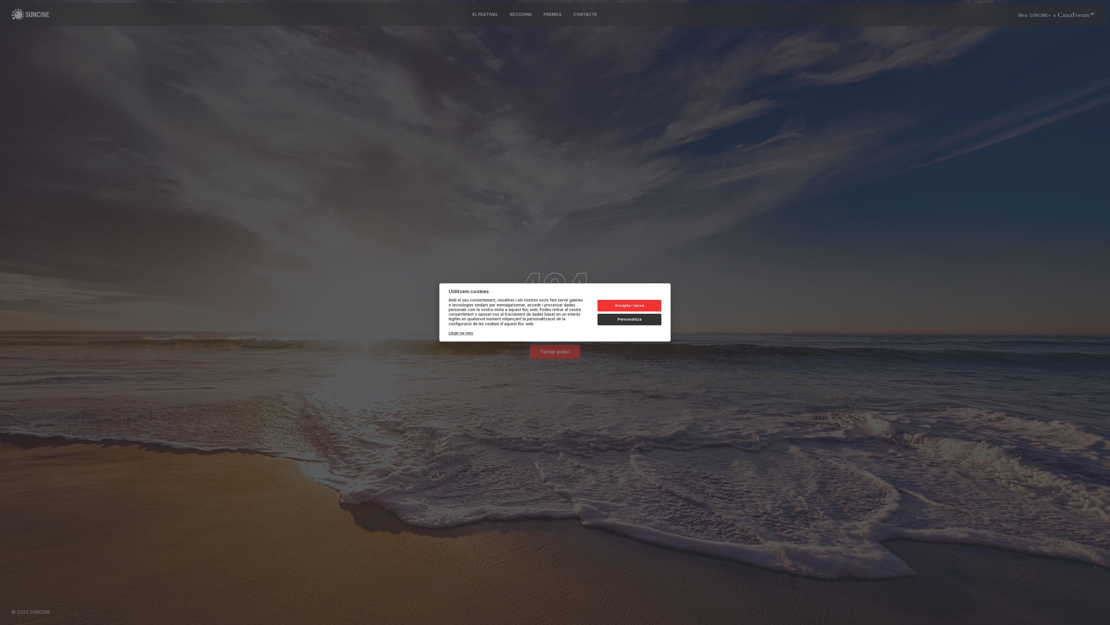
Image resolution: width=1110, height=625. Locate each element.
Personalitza (629, 319)
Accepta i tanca (629, 305)
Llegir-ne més (461, 333)
